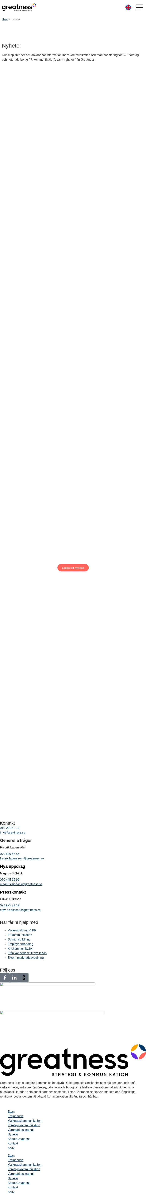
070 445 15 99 (9, 879)
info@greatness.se (12, 832)
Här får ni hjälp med (19, 922)
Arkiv (11, 1148)
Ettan (11, 1111)
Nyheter (13, 1134)
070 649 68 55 (9, 853)
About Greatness (19, 1139)
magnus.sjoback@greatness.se (21, 884)
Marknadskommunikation (24, 1120)
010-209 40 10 (10, 828)
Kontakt (13, 1143)
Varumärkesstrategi (21, 1129)
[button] (73, 567)
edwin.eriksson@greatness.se (20, 910)
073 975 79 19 (9, 905)
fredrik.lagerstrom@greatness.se (22, 858)
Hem (5, 19)
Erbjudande (15, 1116)
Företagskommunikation (24, 1125)
